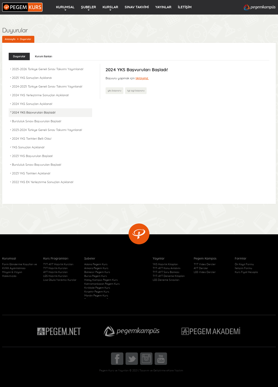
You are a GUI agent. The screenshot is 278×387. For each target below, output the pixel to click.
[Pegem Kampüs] (259, 7)
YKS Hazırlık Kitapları (165, 264)
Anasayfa (10, 39)
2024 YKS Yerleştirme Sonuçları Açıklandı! (40, 95)
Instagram (146, 358)
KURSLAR (110, 7)
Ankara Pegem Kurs (96, 268)
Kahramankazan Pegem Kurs (102, 284)
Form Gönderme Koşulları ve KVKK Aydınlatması (19, 266)
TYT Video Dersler (205, 264)
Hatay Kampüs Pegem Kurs (101, 280)
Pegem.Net (59, 331)
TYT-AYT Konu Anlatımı (166, 268)
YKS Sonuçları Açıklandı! (28, 147)
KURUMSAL (65, 7)
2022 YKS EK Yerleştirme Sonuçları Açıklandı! (42, 182)
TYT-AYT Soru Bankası (166, 272)
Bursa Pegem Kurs (95, 276)
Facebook (117, 358)
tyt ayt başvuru (135, 90)
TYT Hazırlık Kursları (55, 268)
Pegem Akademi (211, 331)
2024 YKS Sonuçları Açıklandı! (32, 104)
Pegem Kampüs (131, 331)
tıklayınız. (142, 78)
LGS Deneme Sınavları (166, 280)
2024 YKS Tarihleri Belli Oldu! (31, 138)
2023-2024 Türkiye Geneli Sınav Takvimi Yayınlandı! (47, 130)
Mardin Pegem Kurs (96, 295)
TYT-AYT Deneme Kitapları (169, 276)
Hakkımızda (9, 276)
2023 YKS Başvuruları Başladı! (32, 156)
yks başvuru (114, 90)
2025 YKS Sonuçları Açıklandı (32, 77)
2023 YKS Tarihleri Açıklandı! (31, 173)
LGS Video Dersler (205, 272)
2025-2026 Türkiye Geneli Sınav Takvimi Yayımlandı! (47, 69)
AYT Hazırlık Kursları (55, 272)
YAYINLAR (163, 7)
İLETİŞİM (185, 7)
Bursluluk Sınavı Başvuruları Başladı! (36, 121)
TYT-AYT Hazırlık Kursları (58, 264)
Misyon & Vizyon (12, 272)
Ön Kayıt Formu (244, 264)
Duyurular (25, 39)
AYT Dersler (201, 268)
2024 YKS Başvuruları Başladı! (33, 112)
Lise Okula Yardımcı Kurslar (59, 280)
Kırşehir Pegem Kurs (96, 291)
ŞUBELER (88, 7)
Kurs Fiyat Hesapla (246, 272)
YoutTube (161, 358)
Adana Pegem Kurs (96, 264)
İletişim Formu (243, 268)
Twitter (132, 358)
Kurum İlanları (43, 56)
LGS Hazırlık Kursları (55, 276)
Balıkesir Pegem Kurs (97, 272)
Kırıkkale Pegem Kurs (97, 287)
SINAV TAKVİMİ (137, 7)
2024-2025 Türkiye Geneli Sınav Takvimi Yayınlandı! (47, 86)
